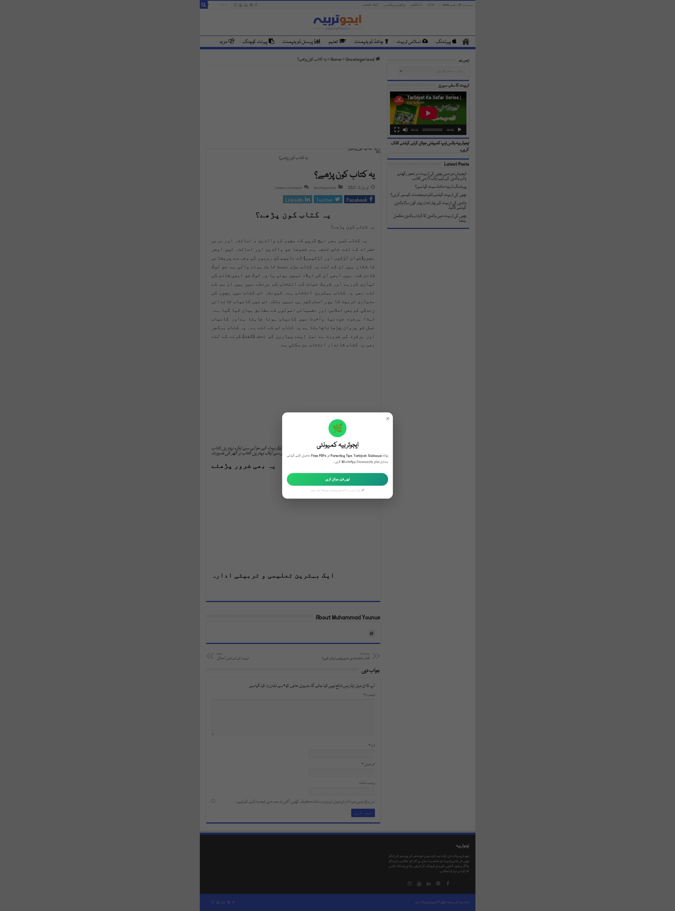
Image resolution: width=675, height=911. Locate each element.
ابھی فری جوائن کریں (337, 479)
